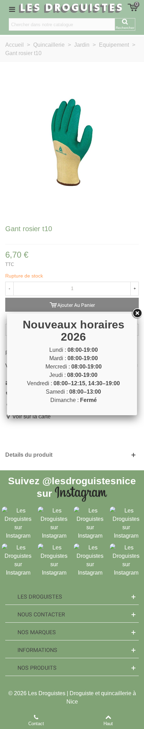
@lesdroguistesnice (89, 481)
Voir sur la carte (31, 416)
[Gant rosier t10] (72, 142)
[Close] (137, 313)
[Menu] (12, 9)
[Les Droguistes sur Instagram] (18, 523)
